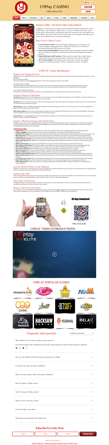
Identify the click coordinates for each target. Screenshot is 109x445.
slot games (33, 81)
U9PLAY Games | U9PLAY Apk (67, 443)
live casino (55, 46)
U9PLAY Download (51, 443)
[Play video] (54, 254)
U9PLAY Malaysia (37, 443)
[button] (16, 348)
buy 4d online (29, 116)
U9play (40, 28)
